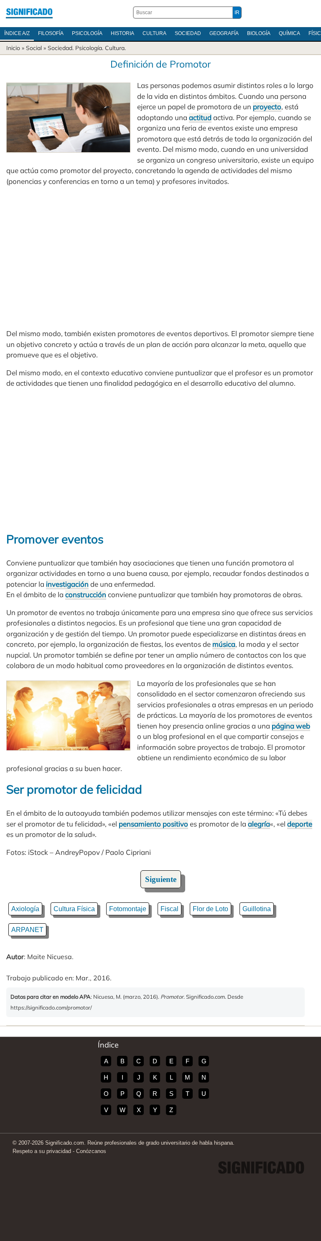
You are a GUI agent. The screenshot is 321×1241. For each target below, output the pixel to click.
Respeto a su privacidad (42, 1151)
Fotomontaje (127, 908)
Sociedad (188, 33)
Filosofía (51, 33)
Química (289, 33)
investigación (67, 584)
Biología (258, 33)
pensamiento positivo (153, 823)
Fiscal (169, 908)
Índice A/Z (17, 33)
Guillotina (256, 908)
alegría (259, 823)
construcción (85, 594)
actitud (200, 117)
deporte (299, 823)
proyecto (267, 106)
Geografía (224, 33)
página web (291, 725)
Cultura (154, 33)
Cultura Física (74, 908)
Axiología (25, 908)
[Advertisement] (160, 257)
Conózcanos (91, 1151)
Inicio (13, 48)
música (223, 644)
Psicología (87, 33)
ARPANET (27, 929)
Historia (122, 33)
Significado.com (29, 12)
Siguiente (160, 879)
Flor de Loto (210, 908)
